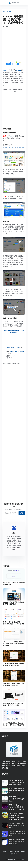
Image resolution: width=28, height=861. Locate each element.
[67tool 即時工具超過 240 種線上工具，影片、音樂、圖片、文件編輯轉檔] (14, 715)
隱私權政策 (13, 854)
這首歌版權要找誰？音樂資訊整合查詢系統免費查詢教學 (16, 791)
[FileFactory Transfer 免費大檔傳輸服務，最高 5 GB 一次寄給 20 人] (5, 825)
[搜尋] (25, 2)
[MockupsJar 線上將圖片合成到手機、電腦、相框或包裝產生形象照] (14, 695)
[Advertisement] (14, 44)
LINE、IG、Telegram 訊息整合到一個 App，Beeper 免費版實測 (17, 833)
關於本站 (5, 851)
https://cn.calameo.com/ (17, 356)
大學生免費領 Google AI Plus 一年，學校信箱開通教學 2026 (16, 799)
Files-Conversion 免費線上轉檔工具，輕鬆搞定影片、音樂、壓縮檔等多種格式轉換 (13, 643)
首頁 (4, 12)
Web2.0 (18, 70)
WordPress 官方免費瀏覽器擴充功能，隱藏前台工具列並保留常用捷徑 (16, 842)
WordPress (18, 859)
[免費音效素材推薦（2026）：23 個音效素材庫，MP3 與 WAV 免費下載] (5, 807)
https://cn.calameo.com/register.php (13, 147)
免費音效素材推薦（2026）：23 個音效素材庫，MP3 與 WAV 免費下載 (16, 807)
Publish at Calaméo (10, 347)
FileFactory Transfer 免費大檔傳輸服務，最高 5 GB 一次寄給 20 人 (17, 825)
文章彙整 (11, 851)
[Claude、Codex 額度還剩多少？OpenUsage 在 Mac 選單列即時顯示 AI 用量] (5, 783)
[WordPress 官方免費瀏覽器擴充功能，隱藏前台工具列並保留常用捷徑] (5, 842)
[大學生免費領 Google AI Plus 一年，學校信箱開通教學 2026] (5, 799)
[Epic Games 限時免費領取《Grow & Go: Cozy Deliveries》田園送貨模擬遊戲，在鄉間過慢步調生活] (5, 815)
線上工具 (9, 12)
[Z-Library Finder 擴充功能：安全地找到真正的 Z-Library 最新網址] (14, 656)
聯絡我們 (17, 851)
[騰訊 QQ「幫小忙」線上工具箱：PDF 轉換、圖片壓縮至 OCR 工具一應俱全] (14, 614)
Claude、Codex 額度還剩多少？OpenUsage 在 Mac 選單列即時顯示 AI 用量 (16, 782)
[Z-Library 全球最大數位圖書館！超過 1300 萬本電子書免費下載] (14, 676)
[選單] (2, 2)
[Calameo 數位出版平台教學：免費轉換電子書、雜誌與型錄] (14, 594)
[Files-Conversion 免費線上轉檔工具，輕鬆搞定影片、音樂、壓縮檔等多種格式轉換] (14, 634)
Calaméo (5, 70)
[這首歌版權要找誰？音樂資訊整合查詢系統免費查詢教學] (5, 791)
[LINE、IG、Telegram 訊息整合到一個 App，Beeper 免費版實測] (5, 834)
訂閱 (21, 513)
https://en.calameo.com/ (17, 351)
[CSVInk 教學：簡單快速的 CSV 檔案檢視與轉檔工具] (14, 574)
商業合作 (23, 851)
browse (17, 347)
